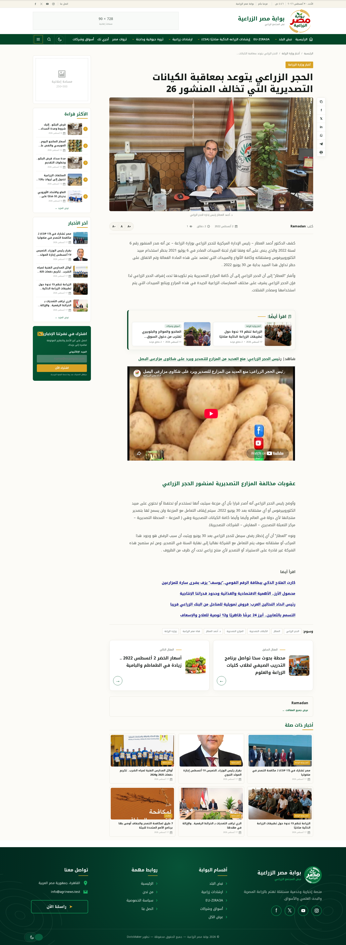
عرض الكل (216, 917)
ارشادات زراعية (182, 39)
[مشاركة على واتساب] (321, 135)
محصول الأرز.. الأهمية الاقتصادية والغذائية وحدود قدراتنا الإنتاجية (237, 593)
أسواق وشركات (83, 39)
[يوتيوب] (47, 3)
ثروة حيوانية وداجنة (149, 39)
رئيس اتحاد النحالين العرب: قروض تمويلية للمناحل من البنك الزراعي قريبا (232, 604)
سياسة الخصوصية (140, 900)
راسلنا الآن (59, 906)
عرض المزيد (62, 208)
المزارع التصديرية (235, 631)
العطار (277, 631)
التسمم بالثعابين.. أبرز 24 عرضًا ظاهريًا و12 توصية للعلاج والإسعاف (237, 615)
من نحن (148, 892)
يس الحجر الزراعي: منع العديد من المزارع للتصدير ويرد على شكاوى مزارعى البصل (208, 359)
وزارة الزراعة (170, 631)
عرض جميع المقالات (295, 710)
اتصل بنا (64, 4)
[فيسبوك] (35, 3)
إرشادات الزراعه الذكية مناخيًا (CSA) (225, 39)
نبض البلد (285, 39)
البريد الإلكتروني (78, 352)
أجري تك (103, 39)
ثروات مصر (119, 39)
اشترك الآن (62, 367)
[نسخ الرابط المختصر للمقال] (321, 102)
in (321, 127)
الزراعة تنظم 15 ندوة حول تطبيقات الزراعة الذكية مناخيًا (283, 825)
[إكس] (41, 3)
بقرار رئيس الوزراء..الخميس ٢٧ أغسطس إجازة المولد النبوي (212, 772)
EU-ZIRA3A (261, 39)
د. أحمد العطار (213, 631)
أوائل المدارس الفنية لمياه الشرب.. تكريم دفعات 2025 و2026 (146, 772)
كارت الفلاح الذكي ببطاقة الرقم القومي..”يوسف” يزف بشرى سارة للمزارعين (228, 582)
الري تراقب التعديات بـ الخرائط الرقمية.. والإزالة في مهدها (211, 825)
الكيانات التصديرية (258, 631)
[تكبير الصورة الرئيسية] (211, 154)
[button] (30, 937)
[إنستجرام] (53, 3)
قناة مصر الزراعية (191, 631)
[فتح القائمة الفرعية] (276, 39)
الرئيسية (308, 53)
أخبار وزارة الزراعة (291, 53)
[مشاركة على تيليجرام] (321, 144)
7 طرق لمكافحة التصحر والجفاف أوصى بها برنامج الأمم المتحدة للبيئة (146, 825)
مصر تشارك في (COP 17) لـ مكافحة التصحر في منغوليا (281, 772)
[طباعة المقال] (321, 152)
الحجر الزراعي (292, 631)
